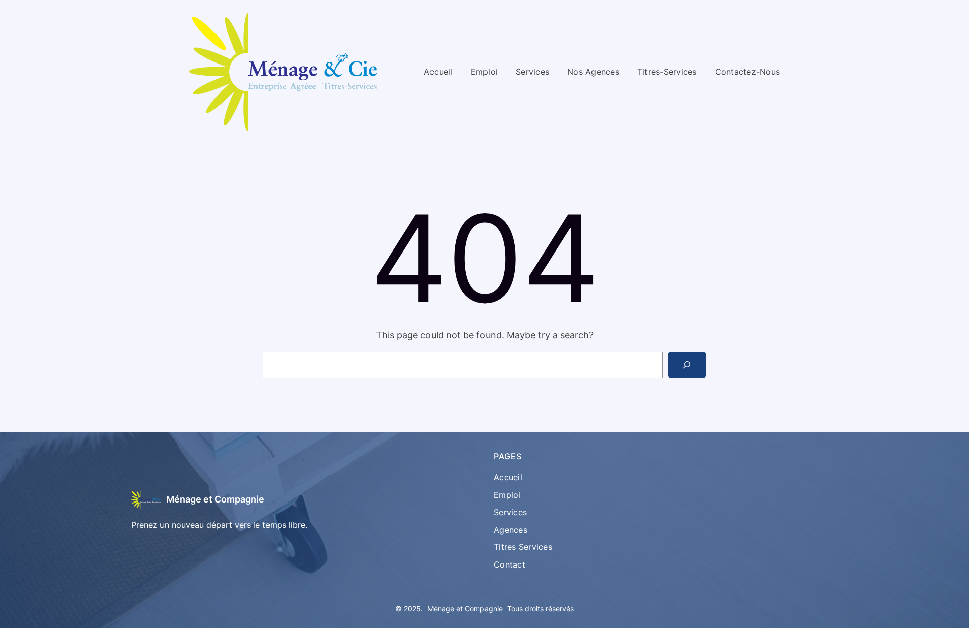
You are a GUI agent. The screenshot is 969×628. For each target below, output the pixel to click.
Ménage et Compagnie (215, 499)
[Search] (687, 365)
